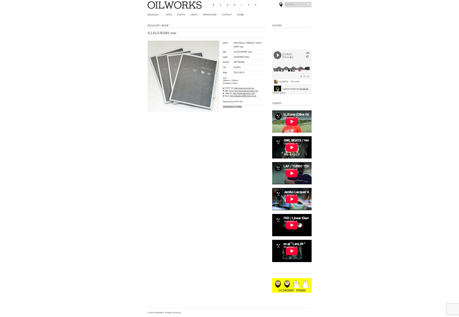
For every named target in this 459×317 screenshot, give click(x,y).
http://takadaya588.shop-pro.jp (243, 96)
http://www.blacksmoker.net (246, 91)
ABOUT (194, 14)
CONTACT (227, 14)
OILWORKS (159, 313)
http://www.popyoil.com (244, 88)
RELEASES (153, 14)
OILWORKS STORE (232, 107)
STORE (240, 14)
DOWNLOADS (210, 14)
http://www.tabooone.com (244, 93)
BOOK (165, 25)
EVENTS (181, 14)
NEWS (169, 14)
